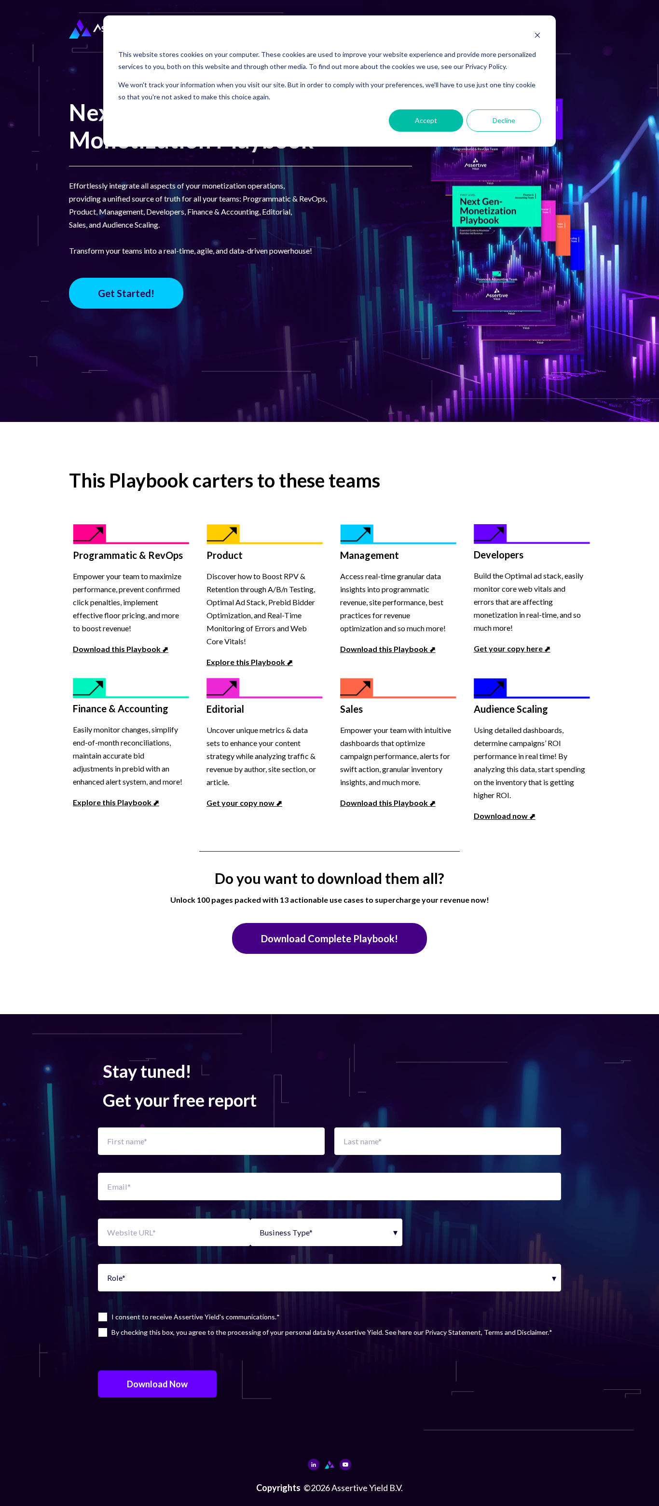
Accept (426, 120)
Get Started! (126, 293)
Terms (493, 1332)
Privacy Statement (453, 1332)
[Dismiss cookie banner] (537, 36)
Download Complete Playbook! (329, 938)
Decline (504, 120)
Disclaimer (532, 1332)
